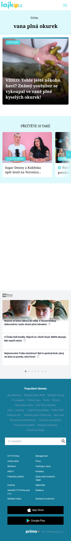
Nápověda (40, 485)
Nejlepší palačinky (47, 425)
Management (42, 456)
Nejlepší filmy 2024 (34, 395)
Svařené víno (14, 415)
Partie (46, 400)
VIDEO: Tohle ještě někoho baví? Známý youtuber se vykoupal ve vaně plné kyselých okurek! (33, 88)
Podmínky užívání (15, 476)
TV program (18, 400)
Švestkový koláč (36, 430)
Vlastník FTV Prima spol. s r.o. (18, 492)
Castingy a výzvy (43, 466)
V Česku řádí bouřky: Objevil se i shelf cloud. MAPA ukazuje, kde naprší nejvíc (35, 339)
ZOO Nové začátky (46, 405)
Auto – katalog (15, 410)
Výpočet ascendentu (50, 420)
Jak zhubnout (14, 395)
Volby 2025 (57, 410)
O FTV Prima (13, 456)
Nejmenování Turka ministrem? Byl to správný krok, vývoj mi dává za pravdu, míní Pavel (34, 355)
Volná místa (12, 461)
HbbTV (10, 471)
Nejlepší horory (55, 395)
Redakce (40, 490)
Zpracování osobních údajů (45, 478)
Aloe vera (58, 415)
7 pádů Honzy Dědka (37, 410)
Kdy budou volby (24, 405)
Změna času (34, 400)
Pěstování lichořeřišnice (23, 420)
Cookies (11, 485)
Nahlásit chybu (14, 498)
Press (38, 461)
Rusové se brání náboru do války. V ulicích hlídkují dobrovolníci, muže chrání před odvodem (30, 322)
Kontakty (40, 471)
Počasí (56, 400)
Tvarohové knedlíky (24, 425)
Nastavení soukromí (45, 498)
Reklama (11, 466)
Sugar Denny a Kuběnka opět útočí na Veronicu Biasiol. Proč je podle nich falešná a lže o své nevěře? (24, 169)
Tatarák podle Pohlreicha (37, 415)
